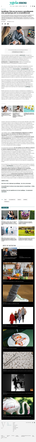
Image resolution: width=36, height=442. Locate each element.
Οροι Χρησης (33, 436)
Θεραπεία (19, 199)
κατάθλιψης (27, 86)
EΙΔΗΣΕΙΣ (14, 422)
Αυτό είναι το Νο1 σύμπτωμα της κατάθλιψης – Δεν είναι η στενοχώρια (16, 183)
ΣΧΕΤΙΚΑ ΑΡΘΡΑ (5, 207)
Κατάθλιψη (25, 199)
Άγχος (5, 199)
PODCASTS (23, 6)
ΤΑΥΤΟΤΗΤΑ (13, 435)
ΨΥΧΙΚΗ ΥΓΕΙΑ (3, 9)
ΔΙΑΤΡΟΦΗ (20, 6)
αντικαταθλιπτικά (25, 68)
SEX (13, 431)
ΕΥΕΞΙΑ (13, 6)
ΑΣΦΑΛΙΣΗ (16, 6)
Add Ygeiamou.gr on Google (17, 51)
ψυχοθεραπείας (10, 165)
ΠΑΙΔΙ (13, 430)
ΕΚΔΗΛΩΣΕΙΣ (14, 426)
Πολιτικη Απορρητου (17, 436)
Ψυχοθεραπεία (7, 201)
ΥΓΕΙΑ (11, 6)
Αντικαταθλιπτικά (12, 199)
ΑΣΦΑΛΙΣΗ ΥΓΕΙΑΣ (9, 425)
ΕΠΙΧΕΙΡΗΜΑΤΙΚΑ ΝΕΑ (15, 427)
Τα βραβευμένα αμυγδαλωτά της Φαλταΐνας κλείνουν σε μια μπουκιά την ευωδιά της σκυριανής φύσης (18, 370)
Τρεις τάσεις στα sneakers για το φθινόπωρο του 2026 (11, 303)
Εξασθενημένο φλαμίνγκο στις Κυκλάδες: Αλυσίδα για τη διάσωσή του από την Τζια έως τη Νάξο (17, 416)
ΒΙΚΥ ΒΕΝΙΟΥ (3, 21)
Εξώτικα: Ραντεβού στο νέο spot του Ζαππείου (10, 348)
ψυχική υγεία (22, 55)
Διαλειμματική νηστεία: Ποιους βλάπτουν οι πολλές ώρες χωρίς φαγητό (13, 281)
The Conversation (16, 68)
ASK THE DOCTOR (15, 425)
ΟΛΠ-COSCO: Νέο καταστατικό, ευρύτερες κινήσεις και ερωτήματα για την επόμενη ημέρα (10, 258)
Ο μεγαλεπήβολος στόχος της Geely (25, 257)
